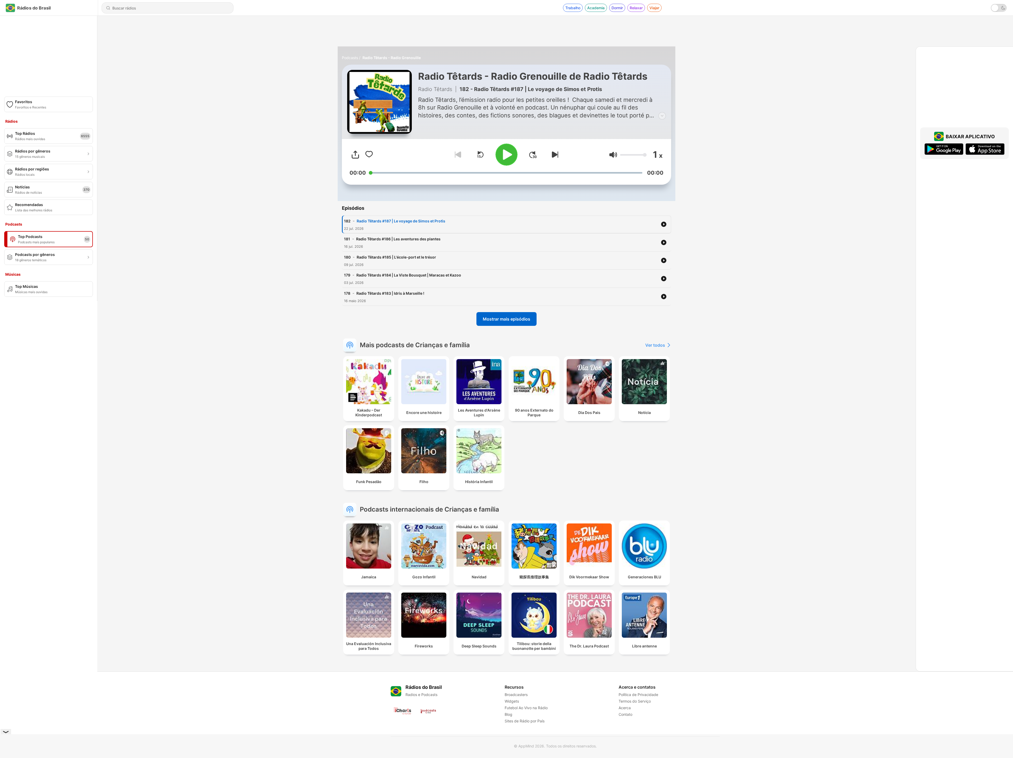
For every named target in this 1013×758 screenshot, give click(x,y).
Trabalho (572, 8)
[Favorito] (369, 154)
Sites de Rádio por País (524, 721)
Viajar (654, 8)
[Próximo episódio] (554, 154)
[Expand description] (662, 116)
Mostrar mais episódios (506, 319)
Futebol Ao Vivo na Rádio (526, 707)
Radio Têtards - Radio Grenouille (391, 57)
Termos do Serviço (635, 701)
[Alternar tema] (999, 8)
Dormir (617, 8)
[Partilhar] (355, 154)
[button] (613, 155)
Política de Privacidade (638, 694)
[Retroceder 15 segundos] (480, 154)
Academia (596, 8)
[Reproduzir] (506, 155)
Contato (625, 714)
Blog (508, 714)
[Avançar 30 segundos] (533, 154)
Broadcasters (516, 694)
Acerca (625, 707)
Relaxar (636, 8)
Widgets (512, 701)
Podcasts (350, 57)
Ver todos (655, 345)
